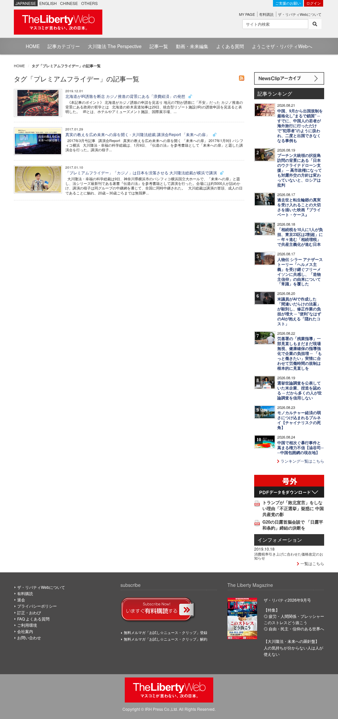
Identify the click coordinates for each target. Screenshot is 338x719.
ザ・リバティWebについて (299, 14)
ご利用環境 (27, 625)
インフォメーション (279, 539)
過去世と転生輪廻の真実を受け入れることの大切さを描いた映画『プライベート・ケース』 (299, 207)
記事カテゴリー (64, 46)
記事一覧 (159, 46)
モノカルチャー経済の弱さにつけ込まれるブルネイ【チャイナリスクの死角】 (299, 420)
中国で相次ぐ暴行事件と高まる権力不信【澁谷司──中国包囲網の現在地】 (300, 447)
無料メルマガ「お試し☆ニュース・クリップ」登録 (165, 632)
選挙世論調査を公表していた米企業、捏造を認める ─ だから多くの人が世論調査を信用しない (299, 390)
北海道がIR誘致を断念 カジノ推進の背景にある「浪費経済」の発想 (125, 96)
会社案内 (25, 631)
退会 (21, 599)
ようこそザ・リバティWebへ (282, 46)
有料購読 (266, 14)
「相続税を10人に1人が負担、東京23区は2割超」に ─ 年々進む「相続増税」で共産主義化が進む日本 (300, 237)
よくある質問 (230, 46)
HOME (33, 46)
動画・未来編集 (192, 46)
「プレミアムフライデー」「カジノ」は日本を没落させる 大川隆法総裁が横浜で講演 (141, 172)
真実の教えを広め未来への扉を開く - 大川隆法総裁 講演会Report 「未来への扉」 (138, 134)
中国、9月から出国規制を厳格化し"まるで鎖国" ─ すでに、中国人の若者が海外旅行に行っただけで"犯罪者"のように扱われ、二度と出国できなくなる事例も (300, 125)
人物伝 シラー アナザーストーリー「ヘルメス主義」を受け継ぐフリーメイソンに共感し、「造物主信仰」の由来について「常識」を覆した (300, 272)
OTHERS (89, 3)
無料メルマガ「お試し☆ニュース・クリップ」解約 (165, 639)
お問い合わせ (29, 637)
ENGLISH (48, 3)
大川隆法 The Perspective (115, 46)
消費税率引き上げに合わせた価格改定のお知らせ (288, 556)
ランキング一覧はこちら (302, 461)
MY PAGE (247, 14)
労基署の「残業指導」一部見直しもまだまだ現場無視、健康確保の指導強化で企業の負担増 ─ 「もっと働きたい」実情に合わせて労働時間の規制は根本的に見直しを (299, 353)
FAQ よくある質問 (33, 618)
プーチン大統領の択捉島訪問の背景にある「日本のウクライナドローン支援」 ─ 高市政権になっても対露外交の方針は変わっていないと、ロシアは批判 (299, 170)
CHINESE (69, 3)
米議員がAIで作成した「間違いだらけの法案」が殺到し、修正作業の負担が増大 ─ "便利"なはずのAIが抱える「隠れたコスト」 (299, 311)
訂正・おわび (29, 612)
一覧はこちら (311, 563)
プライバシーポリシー (37, 606)
